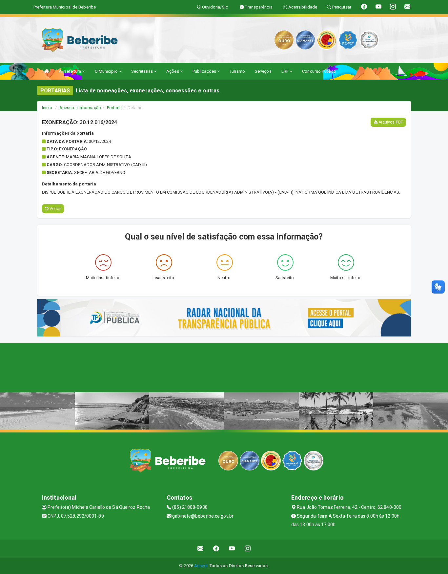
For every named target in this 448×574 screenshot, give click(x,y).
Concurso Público (319, 71)
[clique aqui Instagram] (248, 548)
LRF (285, 71)
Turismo (237, 71)
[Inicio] (46, 71)
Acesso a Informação (80, 107)
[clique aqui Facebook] (216, 548)
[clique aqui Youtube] (232, 548)
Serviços (263, 71)
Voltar (55, 208)
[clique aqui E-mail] (200, 548)
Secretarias (142, 71)
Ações (173, 71)
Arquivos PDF (390, 122)
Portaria (114, 107)
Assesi (201, 565)
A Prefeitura (70, 71)
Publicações (205, 71)
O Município (107, 71)
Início (47, 107)
